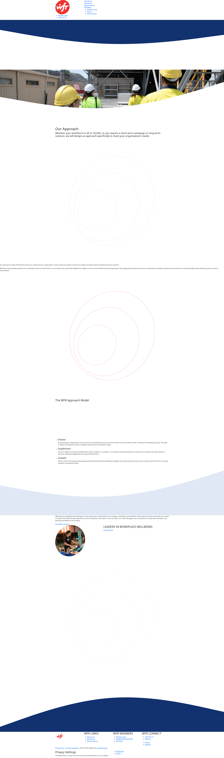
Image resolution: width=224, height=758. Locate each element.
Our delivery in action (62, 524)
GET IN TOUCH (92, 14)
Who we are (91, 737)
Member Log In (92, 9)
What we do (91, 739)
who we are (88, 1)
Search (89, 11)
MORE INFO (120, 751)
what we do (88, 3)
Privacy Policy (59, 748)
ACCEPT (118, 754)
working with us (89, 5)
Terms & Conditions (72, 748)
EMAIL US (148, 739)
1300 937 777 (62, 17)
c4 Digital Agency (102, 748)
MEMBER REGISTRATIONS (124, 739)
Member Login (63, 15)
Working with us (92, 741)
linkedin (147, 742)
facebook (148, 745)
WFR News (87, 7)
